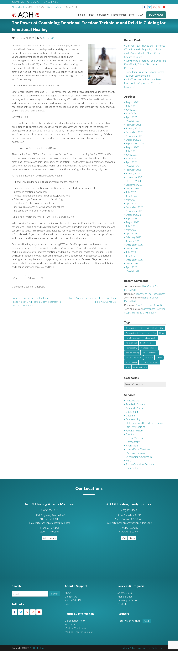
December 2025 (134, 132)
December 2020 (134, 259)
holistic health (150, 338)
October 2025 (133, 139)
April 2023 (131, 233)
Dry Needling (133, 419)
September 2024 (135, 184)
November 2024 (134, 177)
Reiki (128, 460)
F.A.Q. (140, 14)
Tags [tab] (43, 278)
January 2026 (133, 128)
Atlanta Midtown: (20, 7)
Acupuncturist (132, 333)
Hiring (161, 333)
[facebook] (145, 7)
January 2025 (133, 173)
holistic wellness (147, 343)
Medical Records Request (79, 631)
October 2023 (133, 214)
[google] (154, 7)
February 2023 (133, 237)
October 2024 (133, 180)
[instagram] (159, 7)
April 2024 (131, 203)
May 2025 (131, 158)
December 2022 (134, 244)
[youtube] (164, 7)
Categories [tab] (33, 278)
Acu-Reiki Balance (135, 404)
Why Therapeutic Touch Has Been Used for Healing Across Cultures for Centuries (144, 83)
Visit (146, 621)
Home (81, 14)
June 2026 (131, 109)
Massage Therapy (135, 453)
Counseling (132, 411)
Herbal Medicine (135, 438)
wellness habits (140, 367)
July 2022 (131, 252)
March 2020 (132, 270)
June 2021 (131, 255)
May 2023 (131, 229)
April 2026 (131, 117)
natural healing (132, 352)
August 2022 (132, 248)
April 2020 (131, 267)
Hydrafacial (132, 445)
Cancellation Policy (75, 620)
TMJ (128, 367)
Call (44, 538)
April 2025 (131, 162)
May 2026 (131, 113)
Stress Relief (131, 362)
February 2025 (133, 169)
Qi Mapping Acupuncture (139, 456)
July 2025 (131, 150)
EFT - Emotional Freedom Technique (145, 423)
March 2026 (132, 120)
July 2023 (131, 225)
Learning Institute (127, 600)
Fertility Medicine (135, 426)
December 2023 (134, 207)
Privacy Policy (128, 648)
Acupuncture (131, 328)
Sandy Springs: (54, 7)
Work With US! (73, 600)
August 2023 (132, 222)
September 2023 (135, 218)
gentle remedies (149, 333)
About (91, 14)
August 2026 (132, 102)
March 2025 (132, 165)
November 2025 (134, 135)
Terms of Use (143, 648)
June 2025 (131, 154)
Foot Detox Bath (134, 430)
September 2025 (135, 143)
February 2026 (133, 124)
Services (101, 14)
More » (53, 538)
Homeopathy (131, 348)
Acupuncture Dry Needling (152, 328)
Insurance (70, 624)
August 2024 (132, 188)
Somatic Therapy (135, 468)
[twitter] (149, 7)
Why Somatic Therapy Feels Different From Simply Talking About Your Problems (145, 64)
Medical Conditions (75, 628)
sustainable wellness (149, 362)
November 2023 (134, 210)
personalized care (133, 357)
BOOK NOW (156, 14)
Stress (159, 357)
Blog (131, 14)
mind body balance (149, 348)
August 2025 (132, 147)
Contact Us (71, 596)
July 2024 (131, 192)
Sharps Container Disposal (140, 464)
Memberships (118, 14)
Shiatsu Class (125, 592)
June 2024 (131, 195)
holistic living (131, 343)
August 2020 (132, 263)
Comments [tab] (18, 278)
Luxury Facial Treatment (138, 449)
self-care (149, 357)
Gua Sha (130, 434)
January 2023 (133, 240)
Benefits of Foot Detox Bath (150, 293)
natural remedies (150, 352)
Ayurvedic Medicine (136, 407)
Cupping (130, 415)
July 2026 (131, 105)
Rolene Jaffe (49, 38)
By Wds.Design (159, 648)
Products (122, 604)
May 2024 (131, 199)
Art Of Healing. (37, 648)
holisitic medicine (133, 338)
